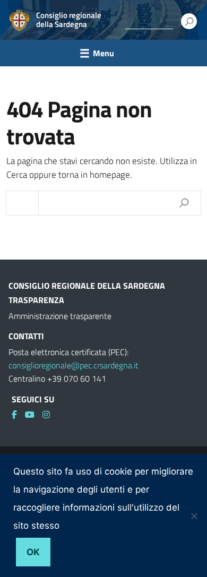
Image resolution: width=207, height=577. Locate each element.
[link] (18, 414)
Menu (103, 53)
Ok (33, 552)
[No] (193, 516)
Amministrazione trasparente (59, 315)
